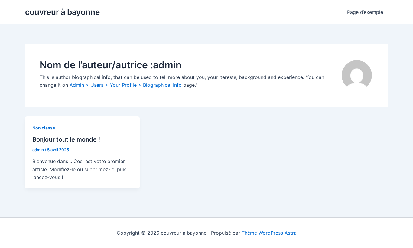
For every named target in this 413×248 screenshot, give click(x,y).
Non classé (43, 127)
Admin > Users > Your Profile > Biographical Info (126, 85)
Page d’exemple (365, 12)
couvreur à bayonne (62, 12)
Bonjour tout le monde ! (66, 139)
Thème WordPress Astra (269, 233)
